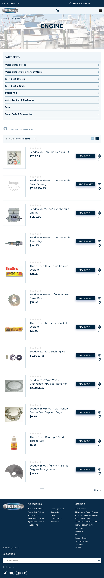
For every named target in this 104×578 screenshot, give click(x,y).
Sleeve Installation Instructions (86, 515)
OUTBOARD (11, 93)
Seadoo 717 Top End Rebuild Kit (49, 152)
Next (96, 490)
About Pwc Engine (82, 518)
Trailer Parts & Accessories (18, 114)
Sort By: (10, 139)
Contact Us (79, 544)
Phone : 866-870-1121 (12, 3)
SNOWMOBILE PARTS (83, 525)
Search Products (81, 3)
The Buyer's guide (81, 541)
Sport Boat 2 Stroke (15, 79)
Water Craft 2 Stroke (15, 65)
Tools (7, 107)
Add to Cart (85, 156)
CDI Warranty (80, 509)
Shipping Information (21, 129)
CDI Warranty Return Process (86, 512)
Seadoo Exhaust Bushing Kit (47, 351)
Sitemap (78, 548)
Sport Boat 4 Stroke (15, 86)
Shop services (18, 18)
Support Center (81, 538)
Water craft (79, 528)
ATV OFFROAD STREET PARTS (87, 522)
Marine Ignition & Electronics (19, 100)
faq (76, 535)
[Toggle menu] (100, 10)
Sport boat (79, 531)
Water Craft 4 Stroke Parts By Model (23, 72)
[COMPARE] (99, 156)
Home (6, 18)
